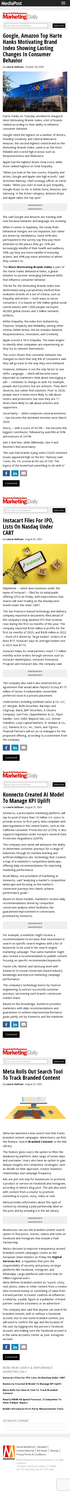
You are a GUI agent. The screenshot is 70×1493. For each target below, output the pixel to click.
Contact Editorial (25, 1450)
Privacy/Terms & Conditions (31, 1454)
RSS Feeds (42, 1450)
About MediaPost (25, 1447)
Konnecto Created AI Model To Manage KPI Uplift (32, 1383)
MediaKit (42, 1447)
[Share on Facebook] (6, 473)
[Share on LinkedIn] (14, 473)
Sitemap (54, 1450)
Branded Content (40, 1141)
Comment (11, 483)
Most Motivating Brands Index (30, 267)
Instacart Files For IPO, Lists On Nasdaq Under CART (34, 1377)
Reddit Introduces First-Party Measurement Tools (33, 1408)
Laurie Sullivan (15, 66)
